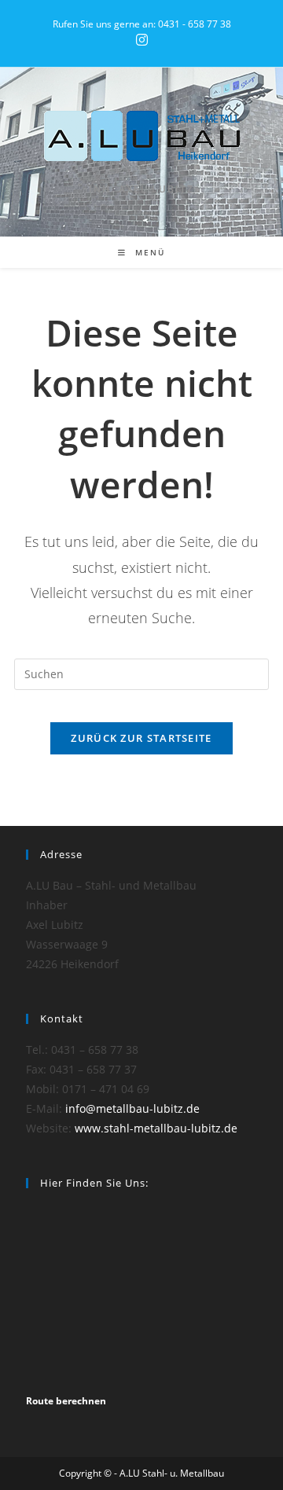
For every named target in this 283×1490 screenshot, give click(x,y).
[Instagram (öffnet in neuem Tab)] (142, 40)
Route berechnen (66, 1400)
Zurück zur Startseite (141, 738)
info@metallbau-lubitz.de (132, 1108)
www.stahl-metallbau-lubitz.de (156, 1128)
